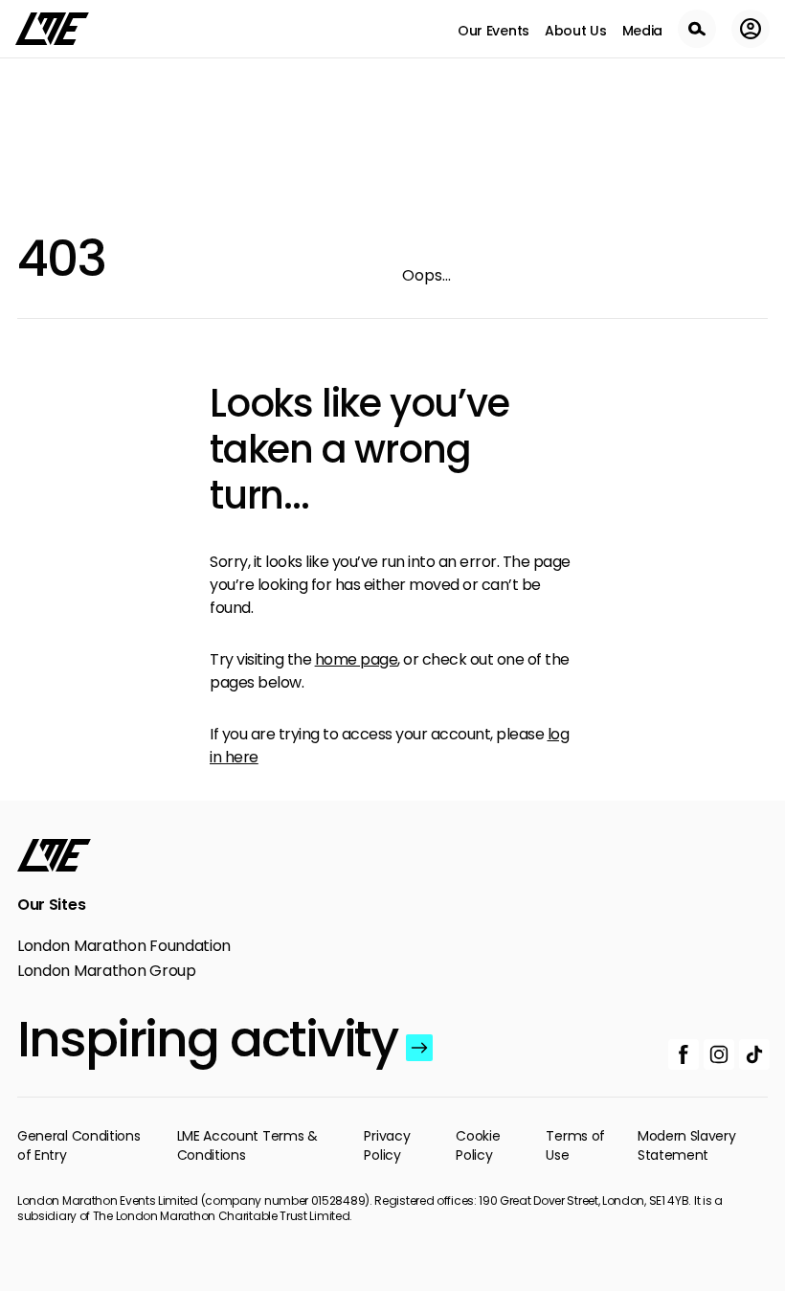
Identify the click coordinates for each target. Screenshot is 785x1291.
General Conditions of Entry (79, 1145)
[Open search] (697, 29)
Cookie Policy (478, 1145)
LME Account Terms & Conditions (247, 1145)
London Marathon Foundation (124, 946)
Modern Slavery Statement (687, 1145)
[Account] (750, 29)
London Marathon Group (106, 971)
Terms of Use (575, 1145)
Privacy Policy (387, 1145)
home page (356, 659)
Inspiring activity (207, 1039)
